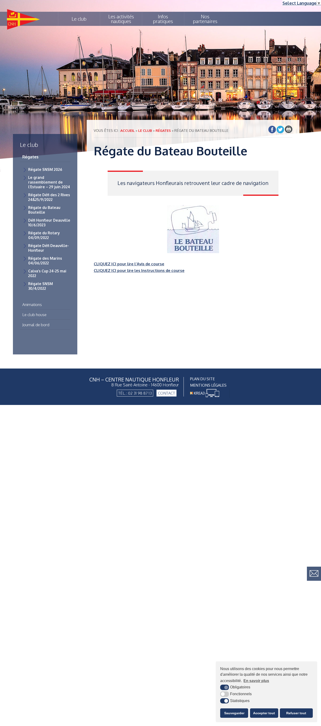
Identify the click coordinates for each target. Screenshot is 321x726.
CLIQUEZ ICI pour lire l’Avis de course (129, 263)
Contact (166, 393)
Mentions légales (208, 385)
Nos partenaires (205, 18)
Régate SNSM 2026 (45, 169)
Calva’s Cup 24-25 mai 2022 (47, 273)
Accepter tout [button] (264, 713)
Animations (32, 304)
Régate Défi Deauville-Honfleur (48, 248)
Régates (30, 156)
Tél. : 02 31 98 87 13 (135, 393)
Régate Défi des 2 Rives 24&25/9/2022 (49, 197)
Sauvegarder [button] (234, 713)
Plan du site (202, 378)
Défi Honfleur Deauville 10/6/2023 (49, 222)
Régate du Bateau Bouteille (44, 210)
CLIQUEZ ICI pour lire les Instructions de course (139, 270)
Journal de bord (35, 324)
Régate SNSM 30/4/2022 (40, 286)
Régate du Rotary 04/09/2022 (44, 235)
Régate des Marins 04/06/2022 (45, 260)
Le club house (34, 314)
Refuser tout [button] (296, 713)
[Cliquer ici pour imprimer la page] (288, 129)
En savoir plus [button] (256, 681)
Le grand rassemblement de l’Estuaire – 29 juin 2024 (49, 182)
